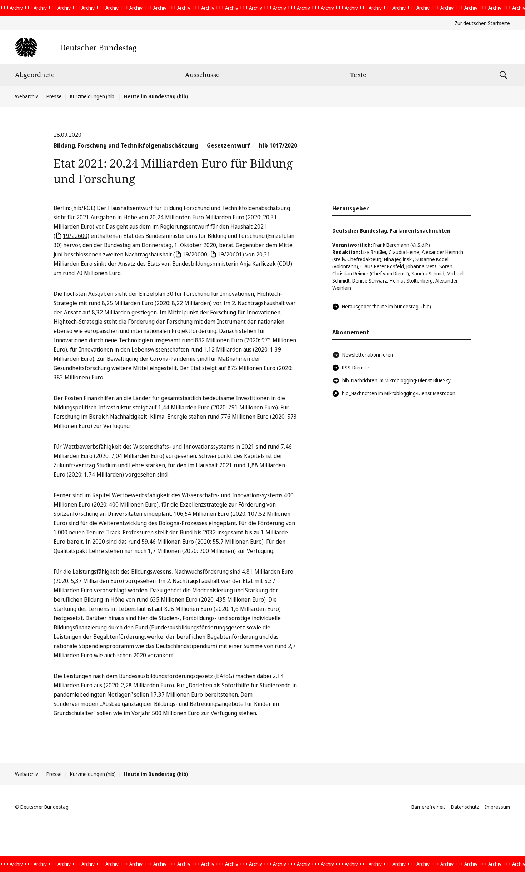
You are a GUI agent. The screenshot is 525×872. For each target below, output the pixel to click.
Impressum (497, 806)
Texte (358, 74)
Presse (54, 96)
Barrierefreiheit (428, 806)
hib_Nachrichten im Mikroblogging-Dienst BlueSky (396, 380)
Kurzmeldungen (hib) (93, 96)
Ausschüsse (202, 74)
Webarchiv (26, 96)
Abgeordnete (35, 74)
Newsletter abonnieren (367, 354)
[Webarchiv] (75, 47)
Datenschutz (465, 806)
